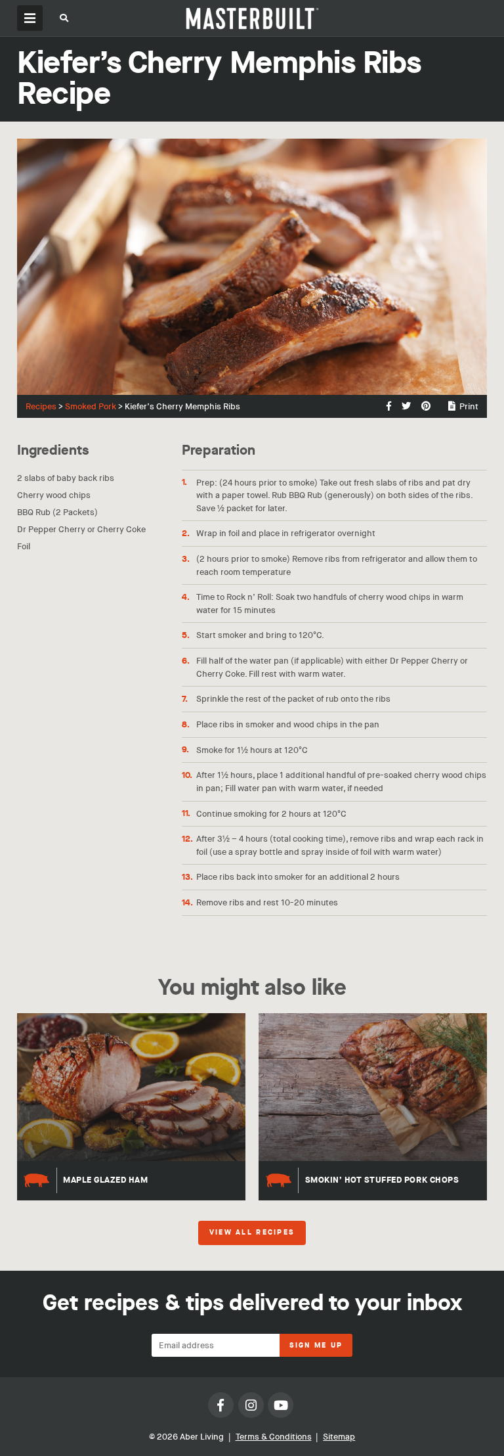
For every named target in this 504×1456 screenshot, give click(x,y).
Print (468, 406)
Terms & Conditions (274, 1436)
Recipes (41, 406)
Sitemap (339, 1436)
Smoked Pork (90, 406)
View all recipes (252, 1233)
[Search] (64, 20)
